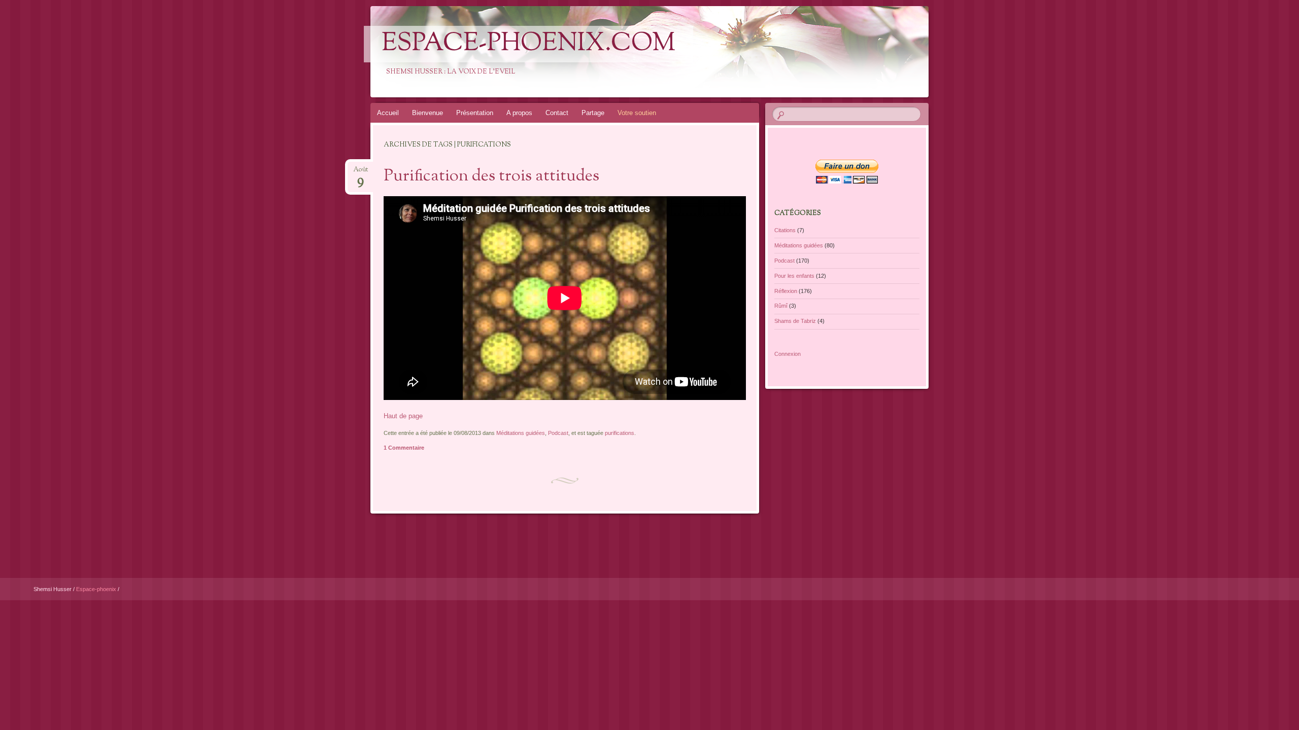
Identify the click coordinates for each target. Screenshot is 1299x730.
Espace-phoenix (97, 589)
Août (360, 172)
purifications (619, 433)
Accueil (388, 113)
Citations (785, 230)
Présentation (474, 113)
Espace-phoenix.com (528, 44)
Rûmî (781, 306)
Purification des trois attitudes (491, 176)
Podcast (558, 433)
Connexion (787, 354)
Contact (556, 113)
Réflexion (785, 291)
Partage (593, 113)
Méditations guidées (520, 433)
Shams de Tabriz (795, 321)
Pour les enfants (794, 276)
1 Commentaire (404, 448)
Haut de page (403, 416)
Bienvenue (427, 113)
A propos (519, 113)
